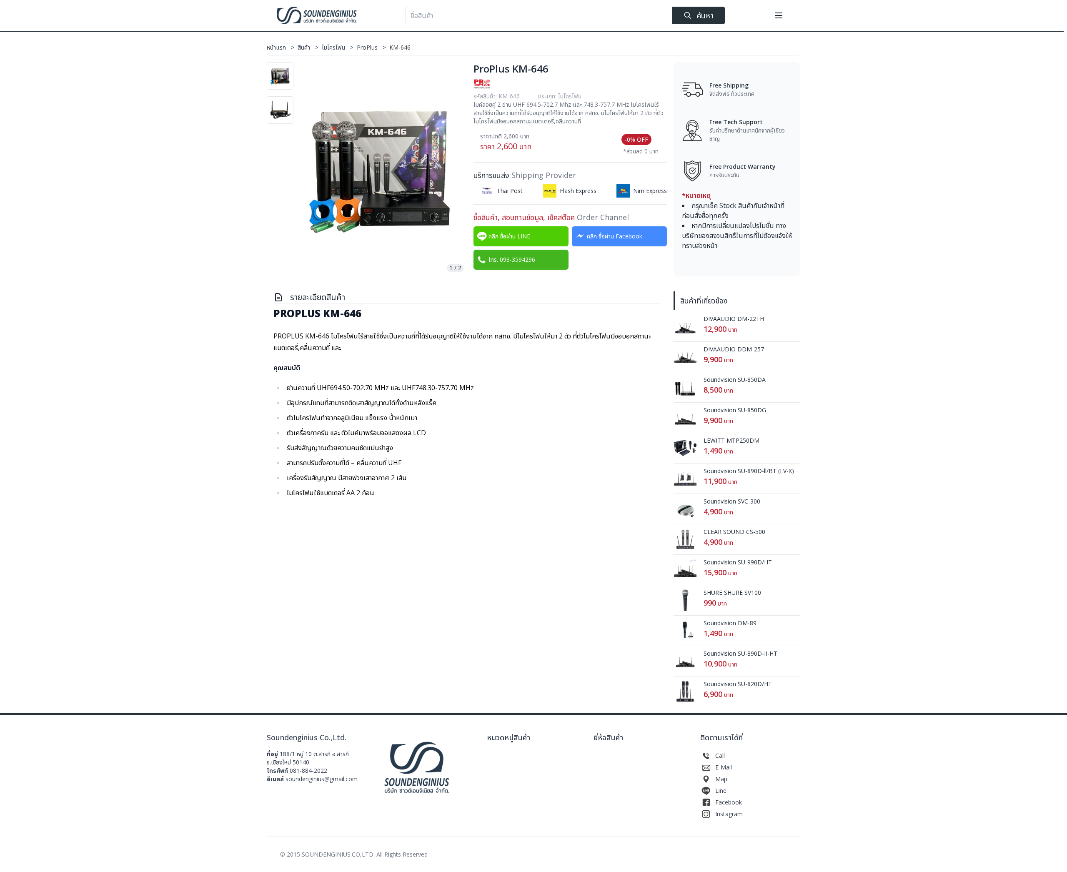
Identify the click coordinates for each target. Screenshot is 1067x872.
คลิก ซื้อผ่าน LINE (509, 236)
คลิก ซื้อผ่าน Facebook (614, 236)
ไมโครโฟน (337, 47)
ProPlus (371, 47)
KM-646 (400, 47)
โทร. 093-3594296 (511, 259)
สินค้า (308, 47)
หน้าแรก (280, 47)
